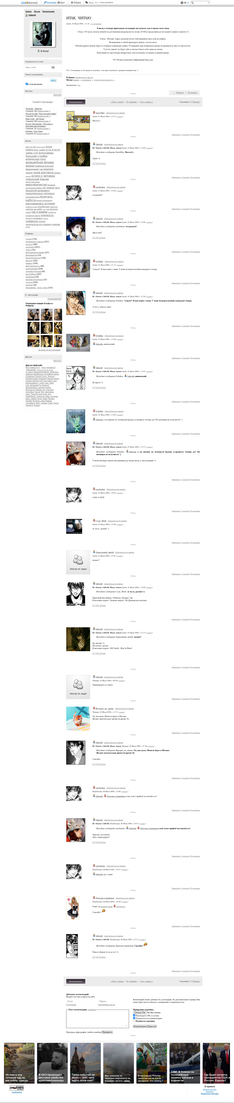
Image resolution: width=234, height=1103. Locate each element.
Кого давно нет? (33, 367)
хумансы (32, 221)
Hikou (56, 379)
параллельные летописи (40, 193)
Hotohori (36, 381)
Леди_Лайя (42, 399)
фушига (29, 218)
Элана (37, 405)
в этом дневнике (35, 84)
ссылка (119, 116)
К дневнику (132, 102)
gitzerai (50, 379)
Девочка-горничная (105, 898)
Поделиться (192, 92)
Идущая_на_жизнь (104, 708)
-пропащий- (31, 370)
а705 (35, 153)
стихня (29, 239)
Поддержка (182, 2)
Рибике (48, 401)
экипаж (56, 224)
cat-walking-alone (51, 374)
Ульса (56, 403)
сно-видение (52, 209)
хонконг (45, 218)
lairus (36, 150)
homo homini (40, 147)
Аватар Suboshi (42, 34)
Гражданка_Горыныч (35, 396)
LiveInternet (30, 3)
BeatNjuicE (38, 374)
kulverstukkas (31, 383)
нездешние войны (34, 188)
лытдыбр (30, 247)
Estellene (43, 379)
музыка (51, 185)
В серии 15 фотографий (49, 350)
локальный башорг (37, 179)
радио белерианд (44, 200)
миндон (29, 261)
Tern (42, 392)
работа (31, 200)
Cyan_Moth (101, 521)
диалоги (48, 169)
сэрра (28, 212)
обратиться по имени (115, 113)
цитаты (29, 244)
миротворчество (36, 184)
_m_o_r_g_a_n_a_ (45, 370)
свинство (53, 207)
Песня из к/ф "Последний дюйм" (41, 114)
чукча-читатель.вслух (103, 80)
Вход (62, 2)
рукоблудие (44, 206)
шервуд (47, 224)
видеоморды (31, 255)
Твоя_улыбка (41, 403)
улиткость (47, 215)
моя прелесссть (33, 266)
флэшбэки (30, 277)
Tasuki (37, 392)
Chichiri (38, 376)
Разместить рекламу (210, 1094)
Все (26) (57, 95)
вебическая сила (36, 159)
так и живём (39, 212)
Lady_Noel (49, 383)
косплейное (31, 274)
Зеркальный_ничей (105, 552)
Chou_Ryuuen (48, 376)
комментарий (107, 906)
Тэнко (50, 403)
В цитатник (195, 134)
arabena (29, 374)
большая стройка (36, 156)
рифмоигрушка (31, 207)
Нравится (180, 92)
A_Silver (29, 372)
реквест (29, 263)
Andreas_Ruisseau (50, 372)
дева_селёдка (51, 396)
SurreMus (30, 392)
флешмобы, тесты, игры (37, 288)
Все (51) (57, 361)
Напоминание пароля (106, 1005)
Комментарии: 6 (43, 116)
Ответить (176, 134)
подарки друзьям (33, 271)
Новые (196, 102)
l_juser (41, 383)
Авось (91, 2)
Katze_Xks (52, 381)
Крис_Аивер (31, 399)
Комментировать (75, 102)
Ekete (35, 379)
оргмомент (43, 190)
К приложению (54, 299)
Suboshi (26, 15)
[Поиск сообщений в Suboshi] (53, 80)
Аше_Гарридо (32, 394)
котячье (29, 285)
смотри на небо (34, 209)
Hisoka (29, 381)
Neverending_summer (35, 387)
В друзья (45, 51)
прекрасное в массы (35, 242)
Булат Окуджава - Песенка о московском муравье (39, 125)
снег (44, 209)
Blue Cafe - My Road (35, 119)
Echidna (29, 379)
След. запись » (146, 102)
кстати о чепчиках (43, 175)
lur (40, 385)
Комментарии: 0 (43, 111)
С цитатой (185, 134)
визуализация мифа (35, 252)
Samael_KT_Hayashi (44, 390)
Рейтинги (77, 2)
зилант (29, 172)
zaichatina (49, 392)
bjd (34, 147)
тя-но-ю (29, 282)
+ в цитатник (95, 23)
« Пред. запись (117, 102)
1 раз (78, 85)
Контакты (209, 1092)
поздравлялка (32, 197)
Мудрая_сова (39, 401)
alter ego (29, 147)
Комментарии (48, 11)
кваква (57, 173)
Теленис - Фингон (34, 109)
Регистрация (52, 2)
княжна (28, 176)
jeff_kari (43, 381)
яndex (28, 227)
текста (29, 250)
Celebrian (30, 376)
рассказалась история (40, 203)
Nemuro (45, 385)
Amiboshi (37, 372)
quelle (48, 387)
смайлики (92, 1009)
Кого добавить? (49, 367)
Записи (28, 11)
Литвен (51, 399)
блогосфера (46, 152)
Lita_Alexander (32, 385)
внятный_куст (45, 394)
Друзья (37, 11)
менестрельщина (33, 182)
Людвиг (29, 401)
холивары (37, 218)
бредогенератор (33, 258)
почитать (46, 196)
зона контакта (43, 172)
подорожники (32, 269)
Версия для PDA (209, 1089)
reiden (42, 150)
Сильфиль (30, 403)
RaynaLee (30, 390)
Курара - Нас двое (34, 131)
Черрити (29, 405)
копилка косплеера (34, 279)
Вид (186, 3)
